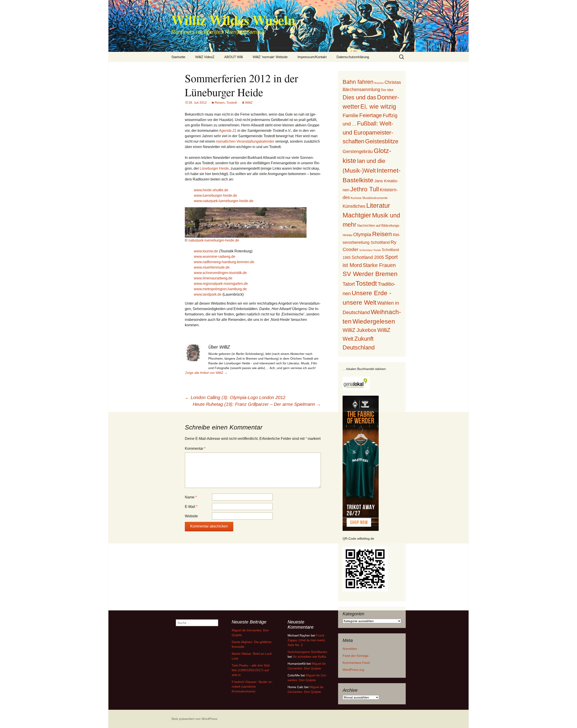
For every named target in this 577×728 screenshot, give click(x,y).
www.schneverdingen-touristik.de (220, 273)
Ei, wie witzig (378, 106)
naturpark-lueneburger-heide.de (213, 240)
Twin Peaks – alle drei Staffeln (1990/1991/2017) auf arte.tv (251, 670)
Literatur (378, 205)
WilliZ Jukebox (359, 330)
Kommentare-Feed (356, 662)
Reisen (220, 102)
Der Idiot (387, 90)
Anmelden (350, 648)
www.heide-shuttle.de (211, 190)
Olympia (362, 234)
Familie (350, 115)
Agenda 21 (227, 130)
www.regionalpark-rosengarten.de (221, 283)
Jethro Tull (364, 189)
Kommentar (195, 448)
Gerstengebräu (358, 151)
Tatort (349, 284)
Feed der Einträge (356, 655)
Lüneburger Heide (214, 168)
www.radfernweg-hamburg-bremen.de (224, 262)
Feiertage (370, 115)
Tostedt (232, 102)
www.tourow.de (206, 251)
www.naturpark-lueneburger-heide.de (223, 201)
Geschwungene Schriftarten (307, 652)
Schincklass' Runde (370, 250)
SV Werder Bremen (370, 273)
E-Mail (191, 507)
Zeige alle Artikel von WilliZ (206, 372)
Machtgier (357, 215)
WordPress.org (353, 669)
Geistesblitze (381, 141)
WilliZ (249, 102)
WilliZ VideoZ (204, 57)
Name (191, 497)
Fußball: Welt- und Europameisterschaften (368, 132)
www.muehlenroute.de (212, 267)
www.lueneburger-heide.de (215, 195)
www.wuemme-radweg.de (214, 256)
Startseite (178, 57)
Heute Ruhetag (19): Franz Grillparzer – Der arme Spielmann (257, 404)
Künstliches (354, 206)
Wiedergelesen (374, 321)
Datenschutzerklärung (353, 57)
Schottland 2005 (368, 257)
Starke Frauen (379, 265)
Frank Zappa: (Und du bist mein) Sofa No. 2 (306, 640)
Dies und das (359, 97)
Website (191, 516)
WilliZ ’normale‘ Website (270, 57)
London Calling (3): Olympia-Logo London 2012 (235, 397)
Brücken (379, 83)
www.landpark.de (208, 294)
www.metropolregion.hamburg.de (220, 289)
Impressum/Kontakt (312, 57)
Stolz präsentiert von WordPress (194, 719)
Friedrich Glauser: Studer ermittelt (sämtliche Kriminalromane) (252, 686)
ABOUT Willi (233, 57)
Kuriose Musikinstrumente (369, 198)
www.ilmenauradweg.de (213, 278)
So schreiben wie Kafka (309, 656)
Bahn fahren (358, 82)
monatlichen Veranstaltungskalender (245, 141)
